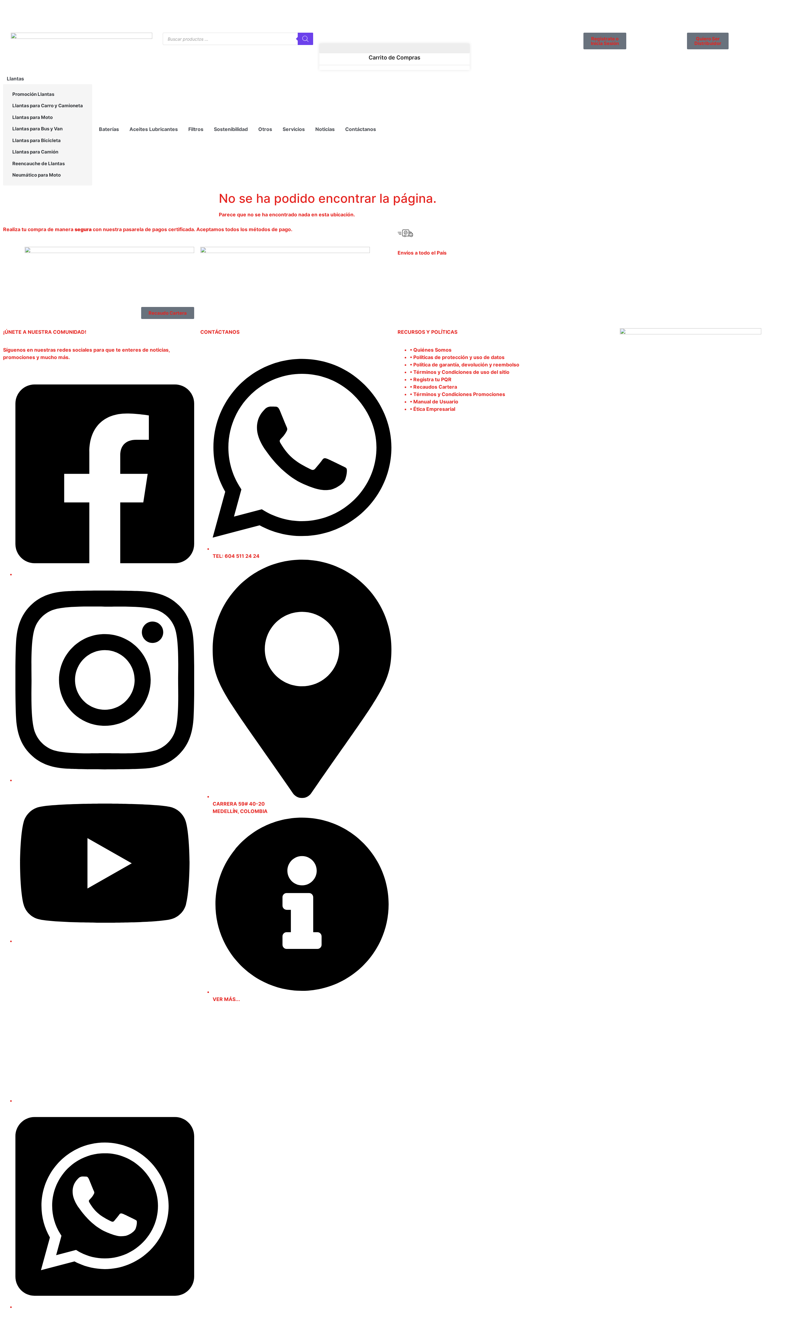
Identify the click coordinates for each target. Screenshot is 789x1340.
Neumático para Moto (36, 175)
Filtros (195, 129)
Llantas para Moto (32, 117)
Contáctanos (360, 129)
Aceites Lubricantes (153, 129)
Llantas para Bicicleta (36, 140)
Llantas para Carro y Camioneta (47, 105)
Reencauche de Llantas (38, 163)
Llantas (15, 79)
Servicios (294, 129)
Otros (265, 129)
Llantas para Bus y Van (37, 129)
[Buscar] (305, 39)
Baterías (109, 129)
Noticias (325, 129)
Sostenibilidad (231, 129)
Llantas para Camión (35, 152)
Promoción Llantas (33, 94)
